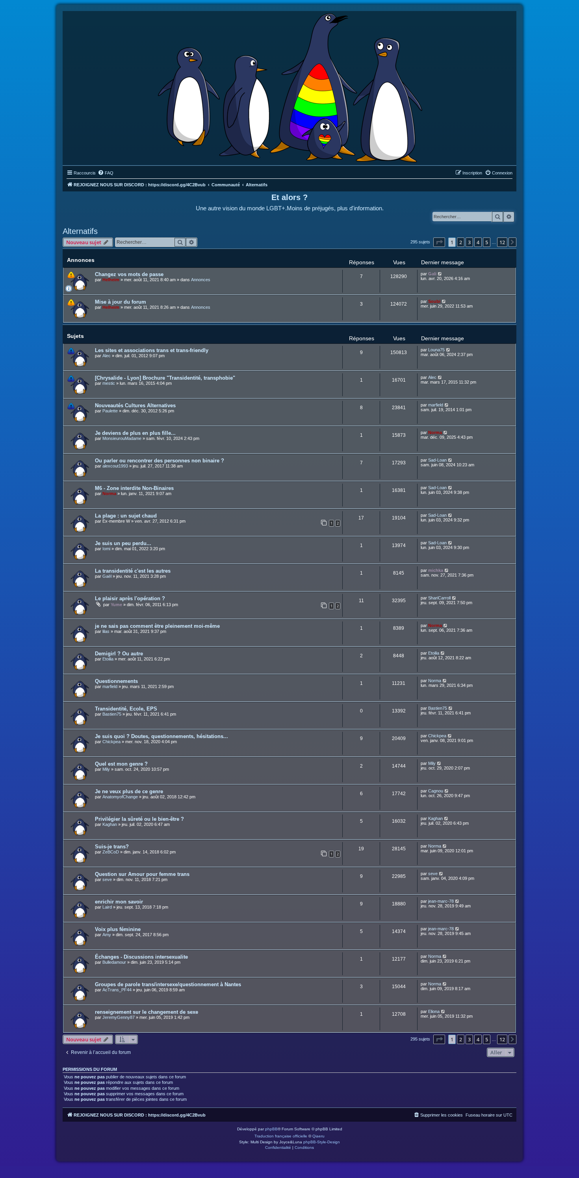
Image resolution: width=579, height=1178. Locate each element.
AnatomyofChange (120, 796)
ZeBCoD (110, 852)
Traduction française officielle (280, 1136)
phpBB (271, 1129)
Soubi (434, 301)
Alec (106, 355)
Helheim (110, 279)
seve (107, 879)
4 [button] (478, 242)
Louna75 (436, 349)
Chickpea (111, 741)
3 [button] (469, 242)
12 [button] (502, 242)
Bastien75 (111, 714)
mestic (108, 383)
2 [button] (460, 242)
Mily (106, 769)
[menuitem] (105, 173)
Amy (106, 934)
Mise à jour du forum (120, 302)
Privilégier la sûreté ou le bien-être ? (139, 819)
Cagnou (435, 790)
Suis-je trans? (112, 847)
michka (435, 570)
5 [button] (486, 242)
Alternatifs (80, 231)
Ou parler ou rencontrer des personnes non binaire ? (159, 461)
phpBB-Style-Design (321, 1142)
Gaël (106, 576)
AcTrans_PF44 (117, 989)
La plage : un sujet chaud (126, 516)
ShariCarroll (439, 597)
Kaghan (109, 824)
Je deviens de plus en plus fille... (135, 433)
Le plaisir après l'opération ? (130, 598)
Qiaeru (318, 1136)
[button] (439, 242)
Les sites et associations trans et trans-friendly (151, 350)
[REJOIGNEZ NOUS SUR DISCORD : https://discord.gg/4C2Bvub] (289, 86)
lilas (105, 631)
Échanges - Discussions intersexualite (141, 957)
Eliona (434, 1011)
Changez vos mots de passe (129, 274)
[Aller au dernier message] (440, 273)
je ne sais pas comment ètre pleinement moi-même (157, 626)
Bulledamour (114, 962)
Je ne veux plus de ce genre (129, 791)
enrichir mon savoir (119, 902)
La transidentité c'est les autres (133, 571)
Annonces (200, 279)
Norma (435, 432)
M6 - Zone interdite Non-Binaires (134, 488)
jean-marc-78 (441, 901)
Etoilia (107, 659)
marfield (435, 405)
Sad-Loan (437, 460)
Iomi (106, 548)
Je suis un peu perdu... (123, 543)
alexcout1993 (115, 466)
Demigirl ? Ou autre (119, 654)
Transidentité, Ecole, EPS (126, 709)
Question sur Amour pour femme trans (142, 874)
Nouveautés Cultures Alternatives (135, 405)
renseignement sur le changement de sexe (146, 1012)
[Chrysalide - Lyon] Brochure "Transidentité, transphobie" (165, 378)
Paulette (110, 410)
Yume (116, 604)
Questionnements (116, 681)
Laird (107, 907)
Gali (432, 273)
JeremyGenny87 (118, 1017)
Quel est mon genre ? (121, 764)
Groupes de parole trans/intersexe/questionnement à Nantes (168, 984)
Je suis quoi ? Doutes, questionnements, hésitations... (161, 736)
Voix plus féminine (118, 929)
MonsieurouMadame (121, 438)
